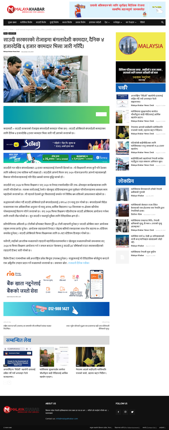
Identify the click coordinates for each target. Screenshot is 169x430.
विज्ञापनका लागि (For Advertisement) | (127, 427)
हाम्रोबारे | (162, 427)
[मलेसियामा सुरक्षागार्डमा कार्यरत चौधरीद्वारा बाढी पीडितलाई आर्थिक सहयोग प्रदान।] (56, 357)
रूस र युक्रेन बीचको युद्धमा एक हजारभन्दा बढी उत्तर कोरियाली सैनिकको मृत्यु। (87, 327)
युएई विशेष (54, 22)
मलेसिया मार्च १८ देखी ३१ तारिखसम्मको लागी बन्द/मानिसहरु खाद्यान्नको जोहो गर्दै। (147, 239)
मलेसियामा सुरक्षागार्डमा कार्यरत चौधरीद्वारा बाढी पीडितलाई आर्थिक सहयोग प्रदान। (54, 373)
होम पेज (5, 29)
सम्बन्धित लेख (18, 340)
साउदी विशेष (41, 22)
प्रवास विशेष (80, 22)
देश (106, 22)
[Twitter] (132, 412)
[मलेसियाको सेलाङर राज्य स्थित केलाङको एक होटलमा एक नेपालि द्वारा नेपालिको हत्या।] (122, 210)
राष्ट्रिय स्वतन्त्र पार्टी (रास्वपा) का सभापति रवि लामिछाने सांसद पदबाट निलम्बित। (27, 327)
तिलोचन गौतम (136, 214)
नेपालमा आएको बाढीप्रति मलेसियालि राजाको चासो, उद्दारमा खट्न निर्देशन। (147, 128)
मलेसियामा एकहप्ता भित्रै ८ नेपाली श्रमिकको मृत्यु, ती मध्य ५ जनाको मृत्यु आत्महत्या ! (146, 224)
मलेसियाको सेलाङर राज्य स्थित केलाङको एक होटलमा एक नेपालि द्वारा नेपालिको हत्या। (147, 208)
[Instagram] (125, 412)
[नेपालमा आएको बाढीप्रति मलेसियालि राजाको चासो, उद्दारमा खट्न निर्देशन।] (92, 357)
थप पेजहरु (130, 22)
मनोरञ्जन (116, 22)
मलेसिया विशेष (26, 22)
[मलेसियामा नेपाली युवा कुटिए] (122, 257)
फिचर (11, 29)
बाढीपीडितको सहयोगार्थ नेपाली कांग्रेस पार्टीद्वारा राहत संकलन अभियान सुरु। (147, 160)
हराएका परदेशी (95, 22)
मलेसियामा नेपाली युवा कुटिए (143, 252)
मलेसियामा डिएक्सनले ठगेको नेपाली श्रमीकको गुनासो (146, 190)
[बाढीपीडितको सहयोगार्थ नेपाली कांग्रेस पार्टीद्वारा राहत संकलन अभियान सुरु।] (122, 163)
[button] (162, 22)
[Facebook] (118, 412)
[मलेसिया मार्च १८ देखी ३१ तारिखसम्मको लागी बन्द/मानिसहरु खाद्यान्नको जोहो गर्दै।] (122, 241)
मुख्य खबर (12, 22)
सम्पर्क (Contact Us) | (150, 427)
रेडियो (142, 22)
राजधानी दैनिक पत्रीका (78, 263)
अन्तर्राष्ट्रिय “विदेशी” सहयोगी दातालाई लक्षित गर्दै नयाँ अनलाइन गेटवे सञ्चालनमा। (19, 373)
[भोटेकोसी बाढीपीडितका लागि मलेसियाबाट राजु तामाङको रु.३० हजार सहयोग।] (122, 148)
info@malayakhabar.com (67, 418)
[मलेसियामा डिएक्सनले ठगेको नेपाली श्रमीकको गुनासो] (122, 194)
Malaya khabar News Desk (11, 51)
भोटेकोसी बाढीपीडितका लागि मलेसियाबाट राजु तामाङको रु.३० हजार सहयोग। (147, 146)
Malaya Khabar (137, 196)
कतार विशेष (67, 22)
